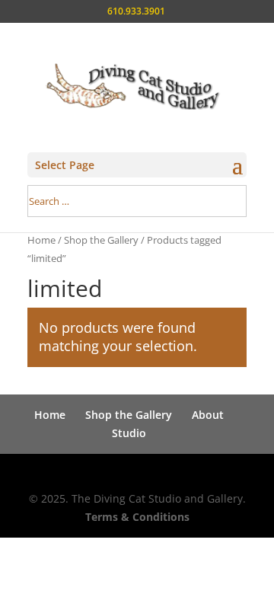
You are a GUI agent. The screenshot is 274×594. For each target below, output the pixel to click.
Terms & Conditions (137, 516)
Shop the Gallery (101, 240)
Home (41, 240)
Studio (129, 433)
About (208, 414)
